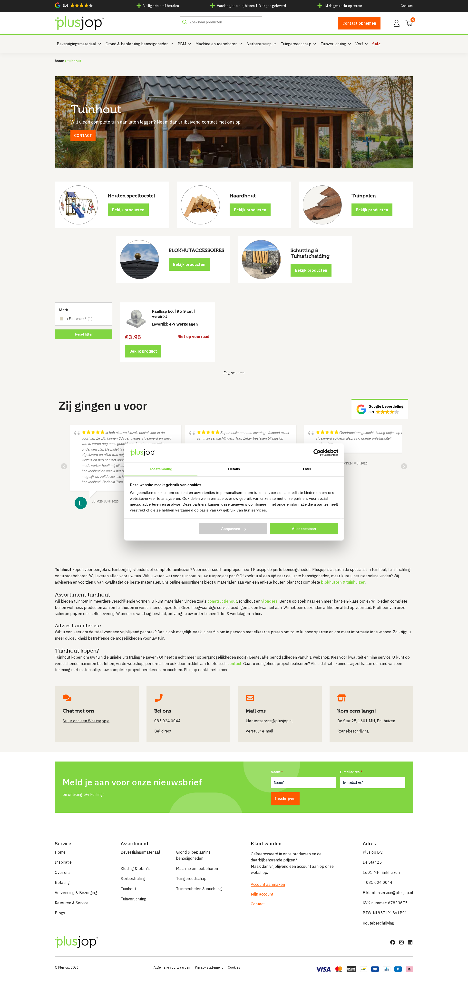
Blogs (60, 912)
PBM (182, 43)
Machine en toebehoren (216, 43)
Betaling (62, 882)
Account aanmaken (268, 884)
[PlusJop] (79, 23)
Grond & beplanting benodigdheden (137, 43)
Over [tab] (307, 469)
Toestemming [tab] (160, 469)
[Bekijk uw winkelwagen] (407, 22)
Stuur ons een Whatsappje (86, 720)
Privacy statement (209, 967)
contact (234, 663)
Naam (275, 772)
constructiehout (222, 601)
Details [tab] (234, 469)
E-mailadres (350, 772)
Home (59, 60)
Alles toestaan (304, 529)
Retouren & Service (71, 902)
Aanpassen (230, 529)
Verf (359, 43)
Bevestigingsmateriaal (76, 43)
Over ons (62, 872)
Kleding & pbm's (135, 868)
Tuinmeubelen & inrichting (199, 888)
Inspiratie (63, 862)
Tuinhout (128, 888)
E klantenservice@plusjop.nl (388, 892)
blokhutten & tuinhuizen (343, 582)
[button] (74, 5)
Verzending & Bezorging (76, 892)
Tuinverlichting (333, 43)
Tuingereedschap (296, 43)
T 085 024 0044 (377, 882)
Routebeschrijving (378, 923)
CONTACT (83, 135)
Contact (407, 6)
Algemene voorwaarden (172, 967)
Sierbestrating (259, 43)
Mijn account (262, 894)
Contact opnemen (359, 23)
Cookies (234, 967)
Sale (376, 43)
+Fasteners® (79, 318)
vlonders (269, 601)
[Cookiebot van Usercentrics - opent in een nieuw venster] (317, 452)
